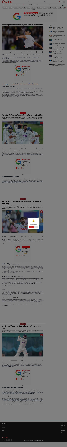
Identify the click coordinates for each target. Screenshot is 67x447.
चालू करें (31, 226)
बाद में (36, 226)
